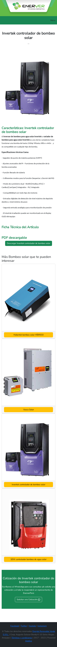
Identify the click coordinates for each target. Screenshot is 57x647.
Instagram (42, 625)
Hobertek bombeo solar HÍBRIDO (29, 334)
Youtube (32, 625)
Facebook (14, 625)
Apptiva (28, 640)
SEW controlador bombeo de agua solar (28, 559)
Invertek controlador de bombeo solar (28, 484)
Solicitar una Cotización (27, 599)
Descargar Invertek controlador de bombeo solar (28, 243)
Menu (52, 20)
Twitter (24, 625)
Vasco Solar (28, 409)
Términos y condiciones (21, 637)
